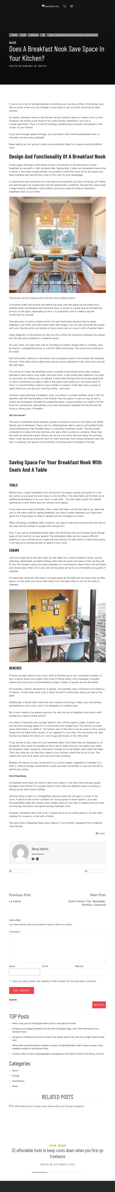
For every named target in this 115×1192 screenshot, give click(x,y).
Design (15, 1075)
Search (13, 999)
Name (13, 966)
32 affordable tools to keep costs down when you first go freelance (57, 1153)
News (15, 1086)
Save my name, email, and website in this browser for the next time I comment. (55, 981)
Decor (15, 1070)
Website (79, 966)
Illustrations (18, 1081)
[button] (30, 1172)
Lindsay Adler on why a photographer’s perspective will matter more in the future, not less (58, 1053)
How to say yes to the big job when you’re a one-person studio (44, 1023)
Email (46, 966)
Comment (15, 931)
